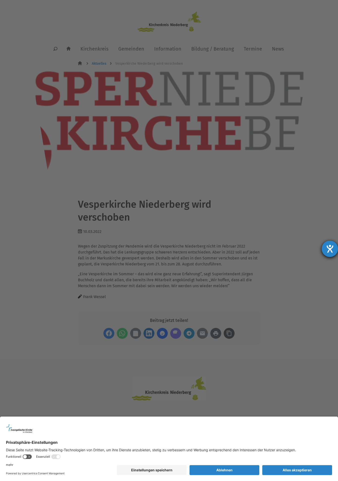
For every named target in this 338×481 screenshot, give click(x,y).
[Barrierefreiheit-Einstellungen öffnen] (330, 249)
